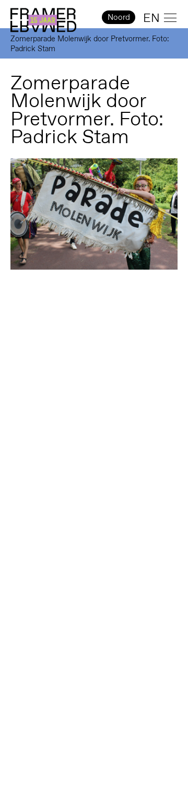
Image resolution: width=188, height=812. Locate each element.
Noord (119, 16)
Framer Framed (43, 20)
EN (151, 18)
